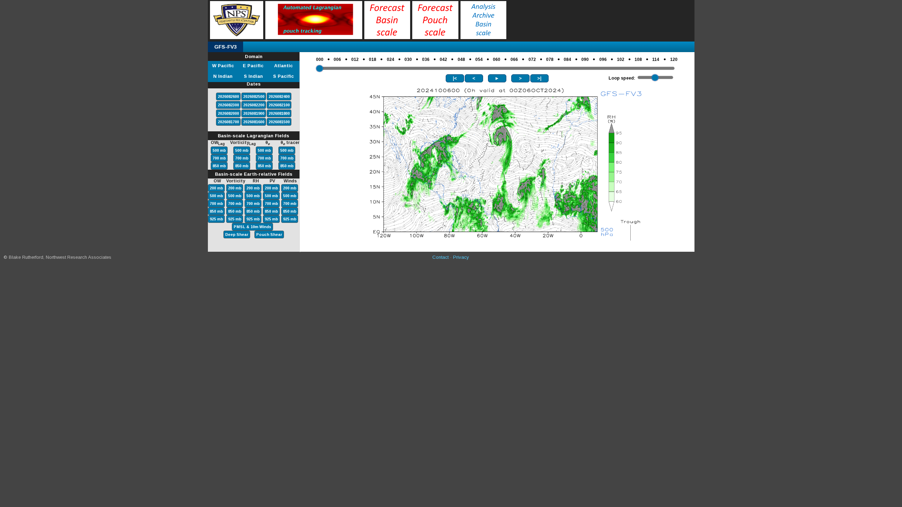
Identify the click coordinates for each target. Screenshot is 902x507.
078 (550, 59)
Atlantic (283, 65)
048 (461, 59)
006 (337, 59)
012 (355, 59)
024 (390, 59)
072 (532, 59)
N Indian (223, 76)
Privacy (461, 257)
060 (496, 59)
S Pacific (283, 76)
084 (567, 59)
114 (655, 59)
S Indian (253, 76)
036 (426, 59)
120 (674, 59)
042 (443, 59)
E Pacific (253, 65)
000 (319, 59)
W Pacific (223, 65)
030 (408, 59)
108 (638, 59)
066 (514, 59)
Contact (440, 257)
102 (620, 59)
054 (479, 59)
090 (585, 59)
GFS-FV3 (225, 47)
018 (372, 59)
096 (603, 59)
